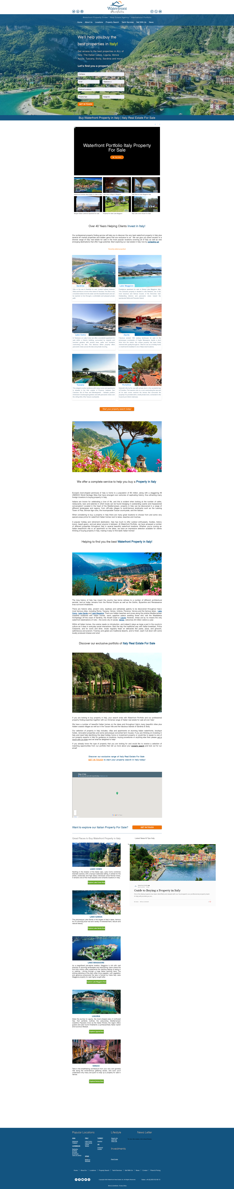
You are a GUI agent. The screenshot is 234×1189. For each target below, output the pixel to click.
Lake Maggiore (98, 613)
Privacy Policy (123, 1185)
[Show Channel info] (159, 124)
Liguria (123, 618)
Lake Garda (83, 613)
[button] (96, 882)
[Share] (155, 124)
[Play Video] (88, 184)
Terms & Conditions (113, 1185)
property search (137, 746)
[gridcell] (94, 327)
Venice (121, 620)
